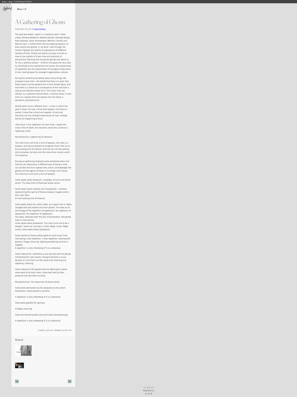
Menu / (20, 9)
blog (10, 1)
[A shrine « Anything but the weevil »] (69, 381)
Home (4, 1)
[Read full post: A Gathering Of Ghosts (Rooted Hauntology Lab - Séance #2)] (26, 350)
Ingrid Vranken (40, 29)
